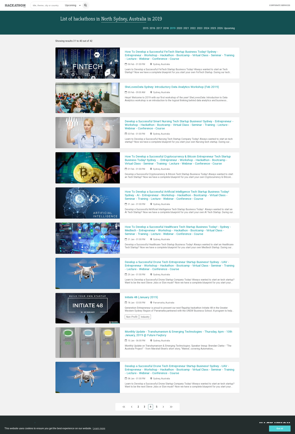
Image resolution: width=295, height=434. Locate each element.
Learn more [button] (99, 428)
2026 (220, 28)
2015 (145, 28)
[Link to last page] (171, 406)
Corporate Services (279, 5)
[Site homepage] (15, 5)
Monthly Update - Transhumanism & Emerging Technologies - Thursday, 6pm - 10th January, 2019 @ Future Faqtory (178, 333)
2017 (159, 28)
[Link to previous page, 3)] (132, 406)
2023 (200, 28)
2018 (166, 28)
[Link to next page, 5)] (163, 406)
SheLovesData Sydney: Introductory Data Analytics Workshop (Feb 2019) (172, 87)
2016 (152, 28)
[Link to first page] (124, 406)
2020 (179, 28)
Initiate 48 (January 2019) (141, 297)
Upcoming (229, 28)
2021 (186, 28)
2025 (213, 28)
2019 (172, 28)
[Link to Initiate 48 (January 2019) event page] (87, 308)
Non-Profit (131, 316)
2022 (193, 28)
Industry (145, 316)
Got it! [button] (280, 428)
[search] (85, 5)
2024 (206, 28)
